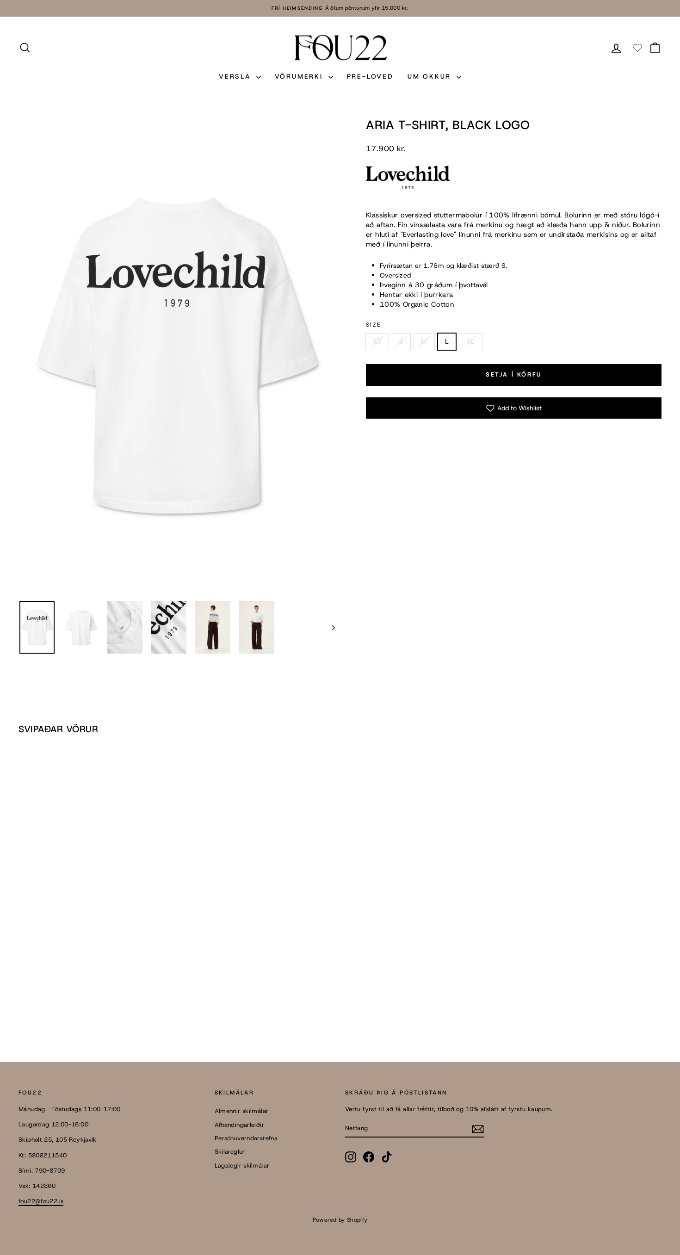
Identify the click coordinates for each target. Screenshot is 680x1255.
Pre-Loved (370, 76)
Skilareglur (230, 1152)
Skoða (95, 977)
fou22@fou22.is (41, 1201)
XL (470, 341)
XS (377, 341)
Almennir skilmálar (242, 1111)
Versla (236, 76)
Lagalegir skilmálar (242, 1165)
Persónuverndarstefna (246, 1138)
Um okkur (431, 76)
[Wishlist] (637, 47)
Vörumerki (300, 76)
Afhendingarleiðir (239, 1125)
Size (373, 324)
